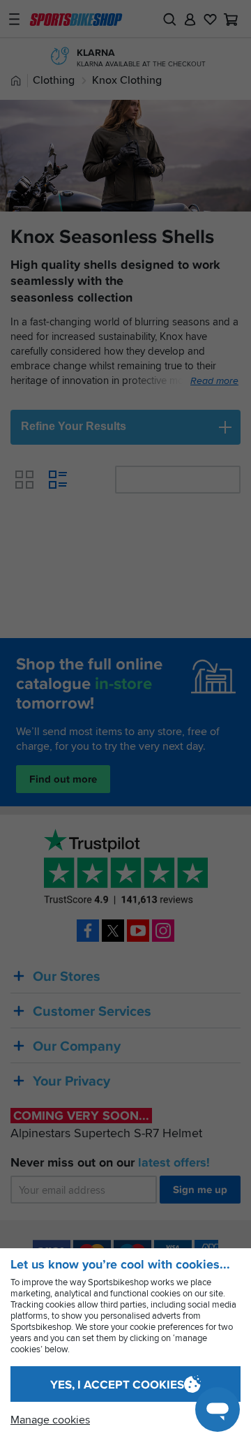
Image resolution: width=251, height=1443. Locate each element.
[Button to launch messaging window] (217, 1409)
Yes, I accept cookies (117, 1384)
